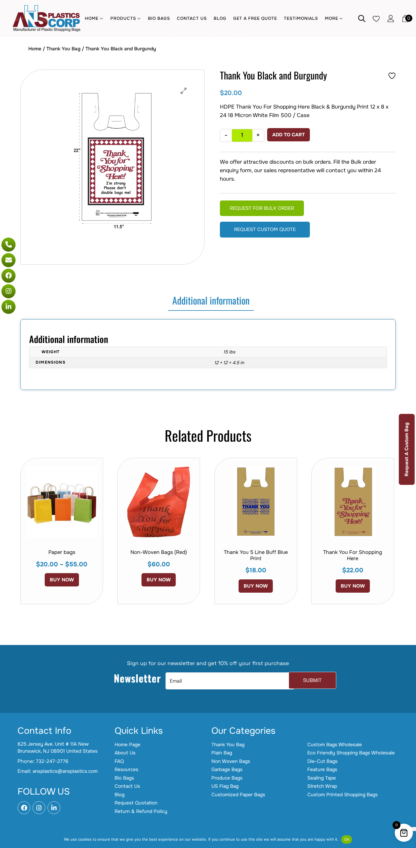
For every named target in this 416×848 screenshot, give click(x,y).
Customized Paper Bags (238, 795)
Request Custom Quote (265, 229)
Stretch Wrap (322, 786)
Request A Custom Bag (406, 449)
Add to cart (288, 135)
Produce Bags (227, 778)
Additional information (211, 300)
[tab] (211, 300)
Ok (346, 839)
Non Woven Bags (230, 761)
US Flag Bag (225, 786)
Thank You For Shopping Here (352, 555)
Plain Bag (221, 753)
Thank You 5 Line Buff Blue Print (256, 555)
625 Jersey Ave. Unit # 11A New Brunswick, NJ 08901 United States (58, 747)
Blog (220, 18)
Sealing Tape (321, 778)
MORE (331, 18)
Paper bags (61, 552)
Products (123, 18)
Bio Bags (159, 18)
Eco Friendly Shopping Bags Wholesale (351, 753)
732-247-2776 (52, 761)
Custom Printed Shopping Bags (342, 795)
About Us (125, 753)
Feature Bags (322, 770)
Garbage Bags (227, 770)
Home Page (127, 745)
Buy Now (62, 580)
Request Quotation (136, 803)
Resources (126, 770)
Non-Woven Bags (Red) (158, 552)
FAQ (119, 761)
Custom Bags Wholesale (334, 745)
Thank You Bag (63, 49)
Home (91, 18)
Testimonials (301, 18)
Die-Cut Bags (322, 761)
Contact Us (192, 18)
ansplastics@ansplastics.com (65, 771)
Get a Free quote (255, 18)
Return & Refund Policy (141, 811)
